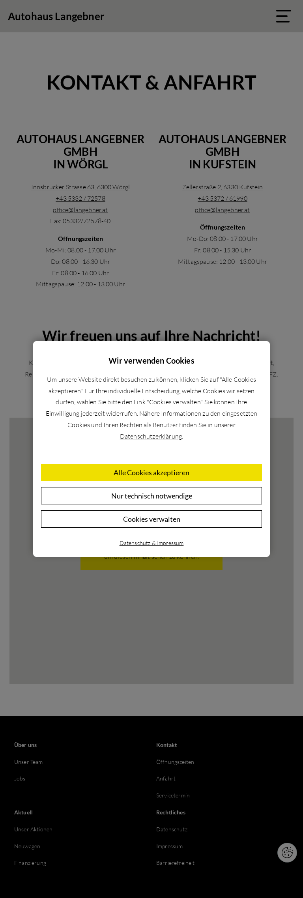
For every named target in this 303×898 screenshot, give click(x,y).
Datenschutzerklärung (151, 436)
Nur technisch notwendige (151, 495)
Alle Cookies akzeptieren (151, 472)
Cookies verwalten (151, 519)
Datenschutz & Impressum (152, 543)
